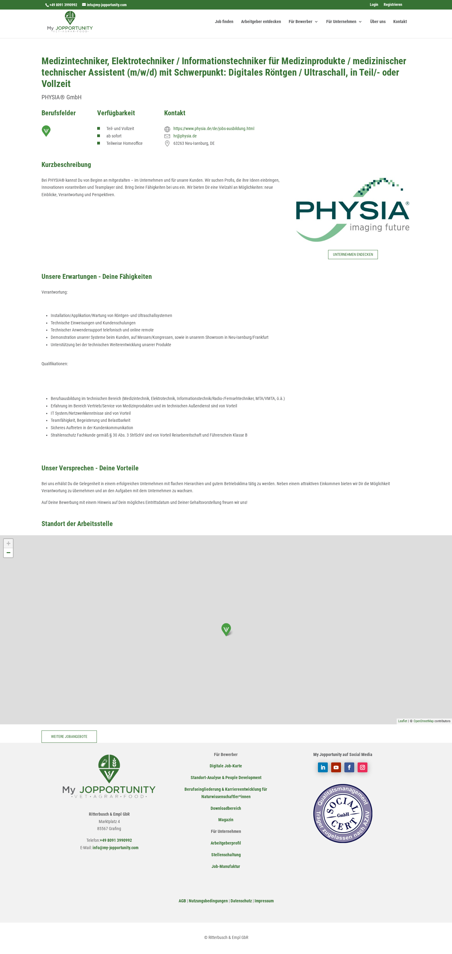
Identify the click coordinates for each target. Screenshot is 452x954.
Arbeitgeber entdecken (261, 21)
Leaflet (402, 721)
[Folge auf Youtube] (336, 767)
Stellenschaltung (226, 854)
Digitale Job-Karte (226, 765)
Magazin (225, 819)
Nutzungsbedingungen (208, 900)
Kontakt (400, 21)
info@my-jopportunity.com (115, 847)
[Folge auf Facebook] (349, 767)
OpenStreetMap (424, 721)
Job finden (224, 21)
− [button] (8, 552)
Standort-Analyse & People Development (226, 777)
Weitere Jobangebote (69, 736)
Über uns (378, 21)
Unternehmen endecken (353, 254)
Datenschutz (241, 900)
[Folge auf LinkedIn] (323, 767)
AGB (182, 900)
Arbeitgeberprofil (226, 843)
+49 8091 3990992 (63, 5)
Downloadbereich (226, 808)
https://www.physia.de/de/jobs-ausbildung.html (213, 128)
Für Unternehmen (341, 21)
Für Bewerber (300, 21)
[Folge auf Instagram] (362, 767)
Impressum (264, 900)
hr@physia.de (185, 135)
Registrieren (393, 5)
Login (374, 5)
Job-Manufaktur (226, 866)
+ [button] (8, 543)
